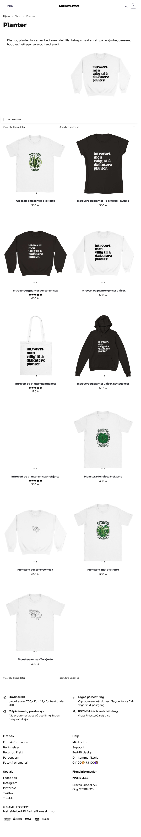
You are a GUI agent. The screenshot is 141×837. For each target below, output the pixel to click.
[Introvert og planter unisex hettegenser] (103, 346)
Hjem (6, 16)
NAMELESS (80, 778)
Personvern (11, 757)
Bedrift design (82, 752)
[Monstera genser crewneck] (35, 532)
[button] (133, 6)
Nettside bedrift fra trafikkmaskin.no (29, 811)
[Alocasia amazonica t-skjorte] (35, 163)
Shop (18, 16)
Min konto (79, 742)
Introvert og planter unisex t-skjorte (35, 476)
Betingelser (11, 747)
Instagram (10, 783)
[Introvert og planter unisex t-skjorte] (35, 439)
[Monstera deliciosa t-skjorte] (103, 439)
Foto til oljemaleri (15, 762)
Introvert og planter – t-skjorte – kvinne (103, 200)
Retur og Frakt (13, 752)
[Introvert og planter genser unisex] (35, 253)
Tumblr (8, 798)
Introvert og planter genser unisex (35, 290)
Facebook (10, 778)
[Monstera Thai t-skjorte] (103, 532)
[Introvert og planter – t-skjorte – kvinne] (103, 163)
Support (78, 747)
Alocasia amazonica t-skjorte (35, 200)
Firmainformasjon (15, 742)
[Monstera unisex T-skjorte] (35, 622)
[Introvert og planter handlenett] (35, 346)
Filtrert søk (15, 119)
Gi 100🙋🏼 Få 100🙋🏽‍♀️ (85, 762)
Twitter (8, 793)
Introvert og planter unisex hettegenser (103, 383)
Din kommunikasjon (86, 757)
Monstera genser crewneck (35, 569)
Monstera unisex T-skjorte (35, 659)
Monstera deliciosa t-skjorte (103, 476)
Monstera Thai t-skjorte (103, 569)
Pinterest (9, 788)
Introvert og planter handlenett (35, 383)
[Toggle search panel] (126, 6)
